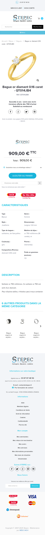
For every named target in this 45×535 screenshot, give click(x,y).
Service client (16, 8)
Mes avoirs (22, 444)
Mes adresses (22, 448)
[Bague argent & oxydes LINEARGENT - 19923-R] (36, 324)
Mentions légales (22, 406)
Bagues (19, 41)
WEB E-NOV (24, 530)
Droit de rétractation (23, 414)
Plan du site (23, 425)
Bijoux (11, 41)
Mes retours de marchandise (22, 440)
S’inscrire (35, 486)
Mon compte (22, 431)
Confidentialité (23, 421)
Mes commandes (22, 437)
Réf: (18, 95)
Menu (23, 33)
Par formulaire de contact (23, 388)
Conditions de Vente (23, 410)
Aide (22, 403)
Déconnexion (22, 459)
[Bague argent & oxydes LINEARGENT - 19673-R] (22, 324)
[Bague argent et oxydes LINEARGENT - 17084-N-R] (9, 324)
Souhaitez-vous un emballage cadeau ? (17, 167)
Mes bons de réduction (22, 455)
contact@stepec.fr (25, 385)
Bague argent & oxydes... (23, 335)
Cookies (23, 417)
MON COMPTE (29, 8)
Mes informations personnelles (22, 451)
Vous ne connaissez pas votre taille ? (13, 187)
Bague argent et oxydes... (8, 335)
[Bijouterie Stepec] (22, 19)
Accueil (4, 41)
